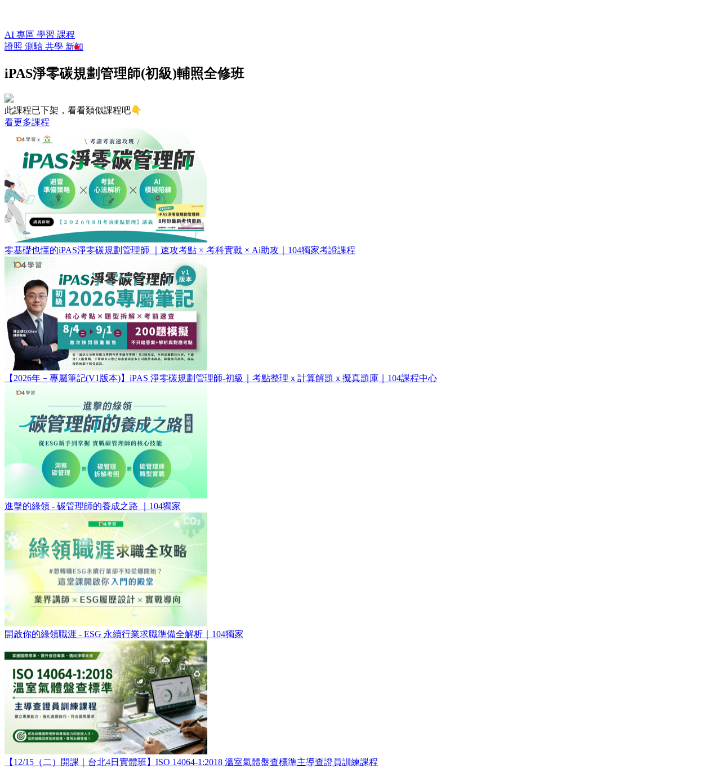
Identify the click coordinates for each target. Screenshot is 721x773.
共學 (55, 46)
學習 (47, 34)
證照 (15, 46)
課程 (66, 34)
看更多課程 (27, 122)
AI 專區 (21, 34)
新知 (74, 46)
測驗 (35, 46)
